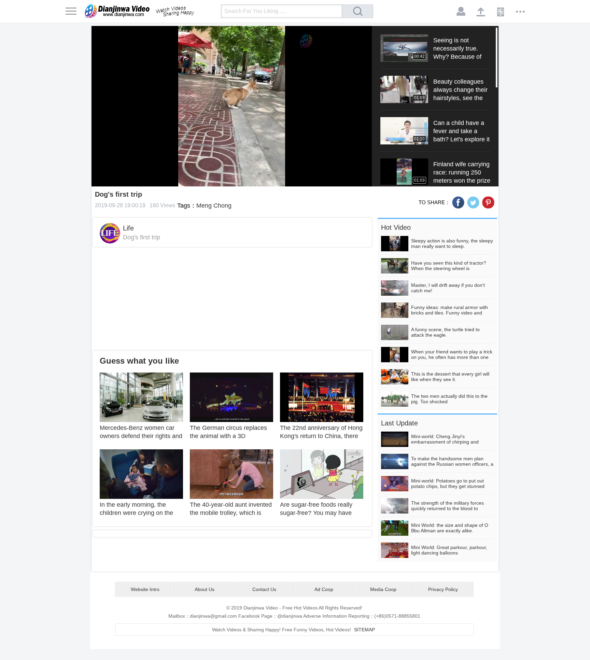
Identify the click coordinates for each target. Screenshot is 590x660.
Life (128, 228)
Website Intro (145, 589)
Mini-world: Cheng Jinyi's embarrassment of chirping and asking (445, 442)
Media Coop (383, 589)
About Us (204, 589)
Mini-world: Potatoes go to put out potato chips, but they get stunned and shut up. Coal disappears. (447, 486)
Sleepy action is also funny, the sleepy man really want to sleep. (452, 243)
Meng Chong (213, 205)
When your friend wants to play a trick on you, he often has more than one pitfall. (451, 357)
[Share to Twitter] (473, 202)
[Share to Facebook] (458, 202)
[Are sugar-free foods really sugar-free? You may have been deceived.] (321, 473)
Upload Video (481, 11)
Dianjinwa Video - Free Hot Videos (149, 11)
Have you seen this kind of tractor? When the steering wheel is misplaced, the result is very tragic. (448, 268)
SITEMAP (364, 629)
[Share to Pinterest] (488, 202)
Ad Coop (323, 589)
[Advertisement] (232, 299)
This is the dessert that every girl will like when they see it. (450, 376)
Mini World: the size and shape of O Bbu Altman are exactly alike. (449, 527)
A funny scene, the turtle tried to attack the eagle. (445, 332)
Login (461, 11)
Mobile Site (500, 11)
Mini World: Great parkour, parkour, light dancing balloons (449, 550)
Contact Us (264, 589)
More (520, 11)
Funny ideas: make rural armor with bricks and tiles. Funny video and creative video (449, 313)
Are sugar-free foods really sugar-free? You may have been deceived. (316, 512)
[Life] (110, 233)
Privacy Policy (443, 589)
